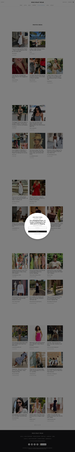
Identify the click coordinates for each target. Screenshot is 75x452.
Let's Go (37, 231)
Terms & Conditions (39, 229)
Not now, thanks (37, 233)
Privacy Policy (43, 229)
